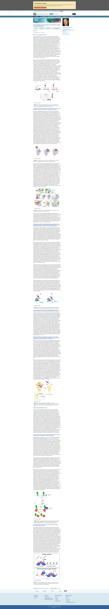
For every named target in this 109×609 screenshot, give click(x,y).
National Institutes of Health (53, 11)
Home (36, 28)
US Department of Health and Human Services (40, 11)
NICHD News (36, 596)
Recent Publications (56, 28)
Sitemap (52, 591)
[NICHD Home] (40, 14)
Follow (59, 11)
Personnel (48, 28)
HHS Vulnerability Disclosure (70, 602)
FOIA (66, 598)
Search (74, 14)
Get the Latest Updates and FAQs (40, 7)
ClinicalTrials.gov (58, 600)
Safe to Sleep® (47, 596)
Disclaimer (67, 596)
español (60, 591)
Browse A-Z (56, 14)
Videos (35, 598)
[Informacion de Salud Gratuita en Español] (51, 14)
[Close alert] (107, 1)
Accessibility (68, 600)
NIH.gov (56, 596)
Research (41, 28)
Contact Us (37, 591)
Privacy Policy (68, 599)
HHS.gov (56, 598)
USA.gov (56, 599)
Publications (45, 591)
